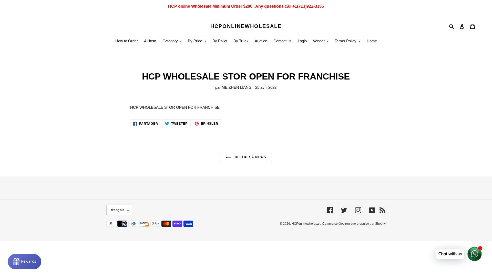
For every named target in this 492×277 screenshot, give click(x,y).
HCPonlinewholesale (246, 26)
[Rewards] (24, 261)
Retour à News (249, 157)
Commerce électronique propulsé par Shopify (354, 223)
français (118, 210)
